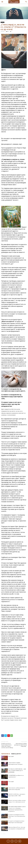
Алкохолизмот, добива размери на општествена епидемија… (20, 745)
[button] (2, 2)
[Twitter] (5, 735)
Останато (6, 20)
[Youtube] (19, 841)
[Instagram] (12, 841)
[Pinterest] (8, 735)
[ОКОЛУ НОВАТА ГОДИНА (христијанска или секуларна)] (4, 764)
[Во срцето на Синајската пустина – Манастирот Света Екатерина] (4, 822)
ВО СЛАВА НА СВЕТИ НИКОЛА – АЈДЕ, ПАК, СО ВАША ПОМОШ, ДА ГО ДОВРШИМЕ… (17, 770)
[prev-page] (2, 833)
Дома (2, 20)
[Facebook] (2, 735)
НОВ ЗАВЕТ (11, 756)
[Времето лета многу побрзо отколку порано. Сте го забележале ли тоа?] (4, 802)
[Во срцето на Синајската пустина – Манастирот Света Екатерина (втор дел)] (4, 816)
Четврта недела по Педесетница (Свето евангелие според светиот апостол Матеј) (7, 745)
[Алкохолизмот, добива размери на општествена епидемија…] (4, 789)
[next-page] (4, 833)
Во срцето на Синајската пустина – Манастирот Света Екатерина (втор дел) (16, 816)
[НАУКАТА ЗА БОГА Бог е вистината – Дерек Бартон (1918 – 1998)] (4, 795)
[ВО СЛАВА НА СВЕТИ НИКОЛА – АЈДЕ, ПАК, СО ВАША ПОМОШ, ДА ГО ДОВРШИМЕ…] (4, 770)
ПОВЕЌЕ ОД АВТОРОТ (16, 753)
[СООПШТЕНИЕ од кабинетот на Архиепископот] (4, 777)
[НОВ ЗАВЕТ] (4, 758)
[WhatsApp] (11, 735)
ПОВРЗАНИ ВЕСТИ (5, 753)
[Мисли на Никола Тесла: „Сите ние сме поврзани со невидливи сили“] (4, 828)
